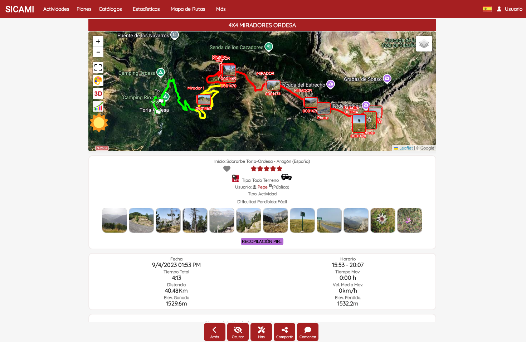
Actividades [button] (56, 9)
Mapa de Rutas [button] (188, 9)
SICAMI (19, 9)
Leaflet (405, 148)
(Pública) (280, 187)
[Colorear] (98, 80)
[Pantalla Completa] (98, 67)
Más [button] (221, 9)
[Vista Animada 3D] (98, 93)
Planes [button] (84, 9)
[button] (509, 9)
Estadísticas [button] (146, 9)
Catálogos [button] (110, 9)
